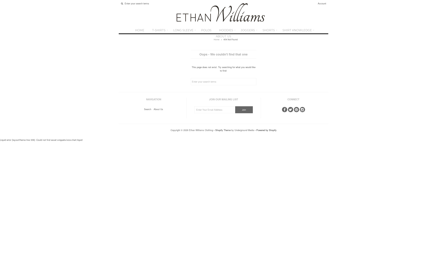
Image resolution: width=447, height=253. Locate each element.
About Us (223, 36)
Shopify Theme (223, 130)
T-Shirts (159, 30)
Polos (206, 30)
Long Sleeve (183, 30)
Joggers (248, 30)
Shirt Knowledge (297, 30)
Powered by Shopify (266, 130)
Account (322, 3)
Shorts (269, 30)
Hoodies (226, 30)
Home (139, 30)
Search (147, 109)
